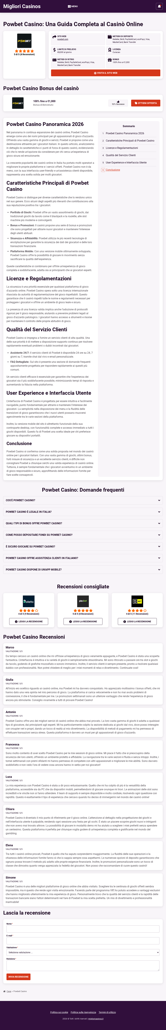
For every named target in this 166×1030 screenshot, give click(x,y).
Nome (9, 924)
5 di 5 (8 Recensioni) (83, 614)
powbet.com (62, 39)
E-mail (9, 936)
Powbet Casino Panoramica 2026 (125, 133)
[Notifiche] (159, 6)
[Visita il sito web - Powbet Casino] (24, 40)
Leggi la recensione (30, 621)
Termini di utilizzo (107, 1012)
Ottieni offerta (147, 103)
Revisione (11, 959)
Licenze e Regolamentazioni (122, 147)
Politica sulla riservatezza (83, 1012)
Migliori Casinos (22, 6)
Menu (74, 6)
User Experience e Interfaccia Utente (126, 162)
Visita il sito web (107, 73)
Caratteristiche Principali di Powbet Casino (130, 140)
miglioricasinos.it (95, 1019)
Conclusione (113, 169)
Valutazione (12, 947)
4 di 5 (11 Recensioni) (137, 614)
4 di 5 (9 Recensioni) (28, 614)
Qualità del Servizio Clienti (121, 155)
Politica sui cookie (59, 1012)
